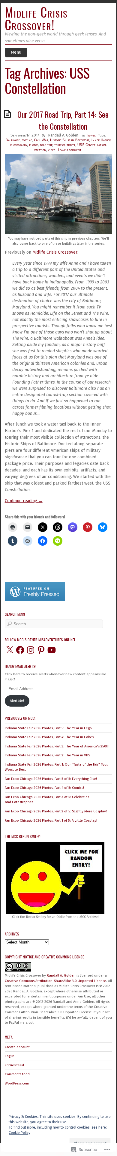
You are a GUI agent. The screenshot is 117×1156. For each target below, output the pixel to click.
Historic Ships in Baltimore (69, 140)
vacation (40, 150)
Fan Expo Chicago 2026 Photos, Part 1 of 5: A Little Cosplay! (51, 820)
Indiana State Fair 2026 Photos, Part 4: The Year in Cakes (49, 737)
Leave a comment (69, 150)
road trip (46, 144)
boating (27, 140)
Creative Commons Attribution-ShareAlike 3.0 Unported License (55, 981)
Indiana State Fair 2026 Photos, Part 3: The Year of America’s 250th (57, 746)
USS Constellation (91, 144)
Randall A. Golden (63, 135)
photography (18, 144)
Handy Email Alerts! (20, 666)
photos (33, 144)
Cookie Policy (19, 1133)
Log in (9, 1056)
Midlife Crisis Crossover (54, 252)
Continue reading (24, 500)
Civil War (41, 140)
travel (71, 144)
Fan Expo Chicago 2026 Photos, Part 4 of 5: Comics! (44, 788)
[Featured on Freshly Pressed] (35, 600)
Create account (17, 1047)
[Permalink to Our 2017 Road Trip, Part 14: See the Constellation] (8, 114)
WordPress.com (17, 1083)
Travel (91, 135)
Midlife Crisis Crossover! (36, 18)
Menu (16, 52)
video (51, 150)
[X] (9, 650)
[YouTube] (51, 650)
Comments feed (17, 1074)
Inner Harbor (101, 140)
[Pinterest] (41, 650)
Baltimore (12, 140)
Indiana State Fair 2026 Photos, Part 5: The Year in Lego (48, 728)
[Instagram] (30, 650)
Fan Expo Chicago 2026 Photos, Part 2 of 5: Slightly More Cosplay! (56, 811)
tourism (59, 144)
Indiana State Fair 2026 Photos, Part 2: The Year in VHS (47, 755)
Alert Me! (17, 701)
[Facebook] (20, 650)
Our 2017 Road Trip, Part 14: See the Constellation (63, 120)
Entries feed (14, 1065)
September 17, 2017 (24, 135)
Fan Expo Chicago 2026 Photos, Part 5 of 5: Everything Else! (51, 779)
